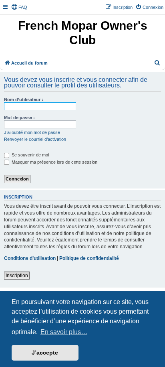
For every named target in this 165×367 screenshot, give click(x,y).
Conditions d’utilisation (30, 258)
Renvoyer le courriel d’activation (35, 139)
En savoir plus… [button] (63, 331)
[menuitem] (19, 7)
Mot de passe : (19, 117)
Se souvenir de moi (29, 154)
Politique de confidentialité (89, 258)
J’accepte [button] (45, 352)
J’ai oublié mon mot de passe (32, 132)
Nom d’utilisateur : (23, 99)
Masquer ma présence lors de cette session (53, 162)
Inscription (17, 275)
